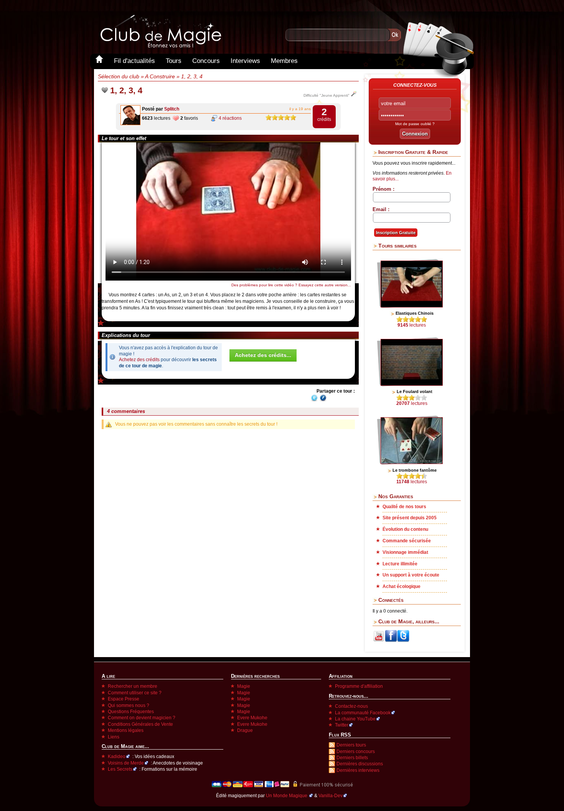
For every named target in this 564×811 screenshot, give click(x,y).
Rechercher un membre (132, 686)
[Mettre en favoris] (105, 90)
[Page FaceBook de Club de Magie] (391, 640)
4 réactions (230, 118)
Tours (173, 60)
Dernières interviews (357, 770)
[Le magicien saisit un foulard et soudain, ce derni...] (412, 384)
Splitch (171, 109)
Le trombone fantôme (414, 470)
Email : (381, 209)
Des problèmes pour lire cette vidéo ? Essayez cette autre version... (291, 285)
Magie (243, 686)
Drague (245, 730)
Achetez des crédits (139, 359)
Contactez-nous (351, 706)
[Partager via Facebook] (323, 400)
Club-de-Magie (160, 31)
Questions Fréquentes (131, 711)
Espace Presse (123, 699)
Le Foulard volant (414, 391)
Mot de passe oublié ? (415, 124)
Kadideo (116, 756)
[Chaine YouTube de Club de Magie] (379, 640)
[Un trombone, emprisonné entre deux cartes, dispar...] (412, 462)
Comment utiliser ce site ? (135, 692)
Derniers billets (352, 757)
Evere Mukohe (252, 717)
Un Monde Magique (287, 795)
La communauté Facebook (363, 712)
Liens (113, 737)
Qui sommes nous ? (128, 705)
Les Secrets (120, 769)
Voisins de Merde (126, 763)
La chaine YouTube (355, 719)
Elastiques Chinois (415, 313)
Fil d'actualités (134, 60)
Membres (284, 60)
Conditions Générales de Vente (140, 724)
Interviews (245, 60)
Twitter (341, 725)
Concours (206, 60)
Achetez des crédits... (263, 355)
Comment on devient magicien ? (141, 717)
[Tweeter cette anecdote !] (314, 400)
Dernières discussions (359, 763)
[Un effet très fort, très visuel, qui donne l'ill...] (412, 306)
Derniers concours (355, 751)
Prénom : (383, 189)
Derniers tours (351, 745)
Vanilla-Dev (330, 795)
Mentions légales (125, 730)
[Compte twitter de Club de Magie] (403, 640)
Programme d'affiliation (359, 686)
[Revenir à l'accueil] (99, 61)
